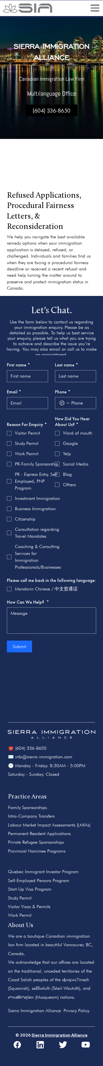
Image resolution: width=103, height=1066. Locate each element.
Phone (62, 392)
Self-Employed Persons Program (38, 880)
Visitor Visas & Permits (29, 906)
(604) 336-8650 (51, 110)
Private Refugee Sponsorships (36, 842)
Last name (66, 365)
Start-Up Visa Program (30, 889)
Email (14, 392)
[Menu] (95, 8)
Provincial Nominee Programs (37, 851)
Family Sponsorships (27, 807)
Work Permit (19, 915)
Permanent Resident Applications (39, 833)
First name (18, 365)
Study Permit (19, 898)
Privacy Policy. (77, 1010)
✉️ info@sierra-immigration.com (40, 756)
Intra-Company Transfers (31, 816)
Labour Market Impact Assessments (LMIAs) (49, 825)
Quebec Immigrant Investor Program (43, 871)
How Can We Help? (28, 602)
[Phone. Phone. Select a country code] (64, 403)
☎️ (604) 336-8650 (27, 748)
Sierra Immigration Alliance (59, 1035)
